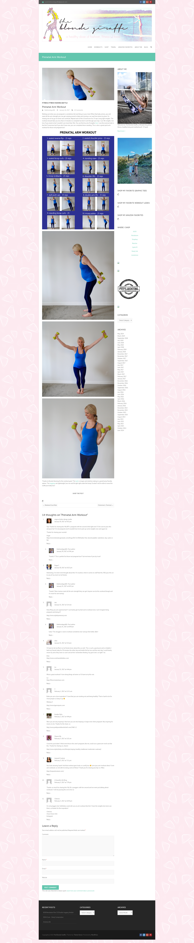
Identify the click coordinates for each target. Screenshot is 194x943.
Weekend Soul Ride (50, 505)
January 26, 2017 (64, 110)
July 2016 (120, 392)
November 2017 (123, 356)
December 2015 (123, 408)
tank (77, 481)
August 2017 (121, 363)
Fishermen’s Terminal (105, 505)
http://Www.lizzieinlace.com (55, 680)
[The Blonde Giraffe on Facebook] (140, 2)
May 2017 (121, 370)
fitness (45, 103)
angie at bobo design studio (63, 519)
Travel (113, 47)
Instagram (50, 816)
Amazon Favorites (125, 47)
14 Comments (78, 110)
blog (146, 47)
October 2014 (122, 428)
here (96, 123)
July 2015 (120, 419)
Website (44, 877)
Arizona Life (47, 922)
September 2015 (123, 415)
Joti (55, 602)
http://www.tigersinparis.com (56, 705)
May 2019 (121, 334)
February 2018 (122, 349)
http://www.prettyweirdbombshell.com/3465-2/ (62, 727)
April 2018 (121, 347)
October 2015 (122, 412)
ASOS (135, 231)
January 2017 (122, 379)
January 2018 (122, 352)
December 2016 (123, 381)
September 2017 (123, 361)
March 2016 (121, 401)
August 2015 (121, 417)
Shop (107, 47)
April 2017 (121, 372)
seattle (64, 103)
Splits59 (134, 247)
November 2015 (123, 410)
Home (90, 47)
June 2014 (121, 430)
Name (44, 860)
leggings (52, 483)
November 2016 (123, 383)
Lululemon (134, 255)
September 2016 (123, 388)
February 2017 (122, 376)
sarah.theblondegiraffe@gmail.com (56, 2)
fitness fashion (54, 103)
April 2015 (121, 426)
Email (44, 869)
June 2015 (121, 421)
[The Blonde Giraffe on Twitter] (144, 2)
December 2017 (123, 354)
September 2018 (123, 338)
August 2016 (121, 390)
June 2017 (121, 367)
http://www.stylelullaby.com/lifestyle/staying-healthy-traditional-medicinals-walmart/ (74, 749)
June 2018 (121, 343)
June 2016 (121, 394)
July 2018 (120, 340)
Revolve (134, 243)
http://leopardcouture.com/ (55, 771)
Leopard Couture (59, 758)
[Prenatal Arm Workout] (78, 84)
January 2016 (122, 406)
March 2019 (121, 336)
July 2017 (120, 365)
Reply (49, 543)
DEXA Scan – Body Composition (53, 917)
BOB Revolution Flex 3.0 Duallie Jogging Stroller (58, 912)
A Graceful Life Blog (60, 780)
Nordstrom (134, 235)
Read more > (121, 131)
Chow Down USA (52, 814)
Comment (45, 834)
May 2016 (121, 397)
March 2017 (121, 374)
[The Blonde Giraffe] (97, 25)
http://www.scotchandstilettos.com (58, 658)
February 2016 (122, 403)
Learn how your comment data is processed (80, 891)
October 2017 (122, 358)
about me (138, 47)
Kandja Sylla (58, 714)
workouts (98, 47)
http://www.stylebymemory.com (57, 615)
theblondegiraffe (49, 110)
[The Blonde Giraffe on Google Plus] (147, 2)
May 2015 (121, 424)
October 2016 (122, 385)
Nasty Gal (135, 251)
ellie (55, 641)
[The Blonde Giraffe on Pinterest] (150, 2)
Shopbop (135, 239)
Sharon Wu (57, 736)
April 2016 (121, 399)
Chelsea (57, 799)
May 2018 (121, 345)
